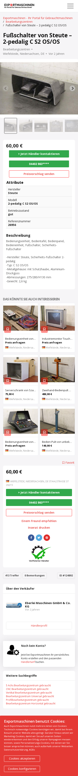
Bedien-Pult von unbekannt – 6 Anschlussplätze (58, 441)
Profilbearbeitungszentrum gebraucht (27, 700)
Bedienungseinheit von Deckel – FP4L (21, 338)
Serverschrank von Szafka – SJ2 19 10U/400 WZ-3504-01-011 (21, 390)
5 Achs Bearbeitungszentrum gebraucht (28, 685)
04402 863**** (39, 164)
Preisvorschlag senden (39, 174)
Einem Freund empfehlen (39, 521)
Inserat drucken (39, 527)
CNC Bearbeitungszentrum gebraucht (27, 689)
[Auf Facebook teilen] (31, 537)
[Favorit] (7, 329)
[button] (10, 126)
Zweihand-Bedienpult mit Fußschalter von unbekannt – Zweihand (58, 390)
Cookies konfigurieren (22, 769)
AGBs (32, 749)
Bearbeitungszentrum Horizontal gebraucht (30, 703)
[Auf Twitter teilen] (39, 537)
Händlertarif (28, 662)
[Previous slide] (5, 88)
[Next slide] (72, 88)
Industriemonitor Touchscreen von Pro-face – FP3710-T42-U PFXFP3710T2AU (58, 338)
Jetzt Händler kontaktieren (40, 154)
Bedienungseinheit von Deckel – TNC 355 (21, 441)
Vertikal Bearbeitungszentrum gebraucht (29, 692)
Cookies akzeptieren (22, 758)
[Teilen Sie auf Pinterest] (47, 537)
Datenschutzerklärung (16, 749)
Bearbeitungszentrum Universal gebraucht (30, 696)
